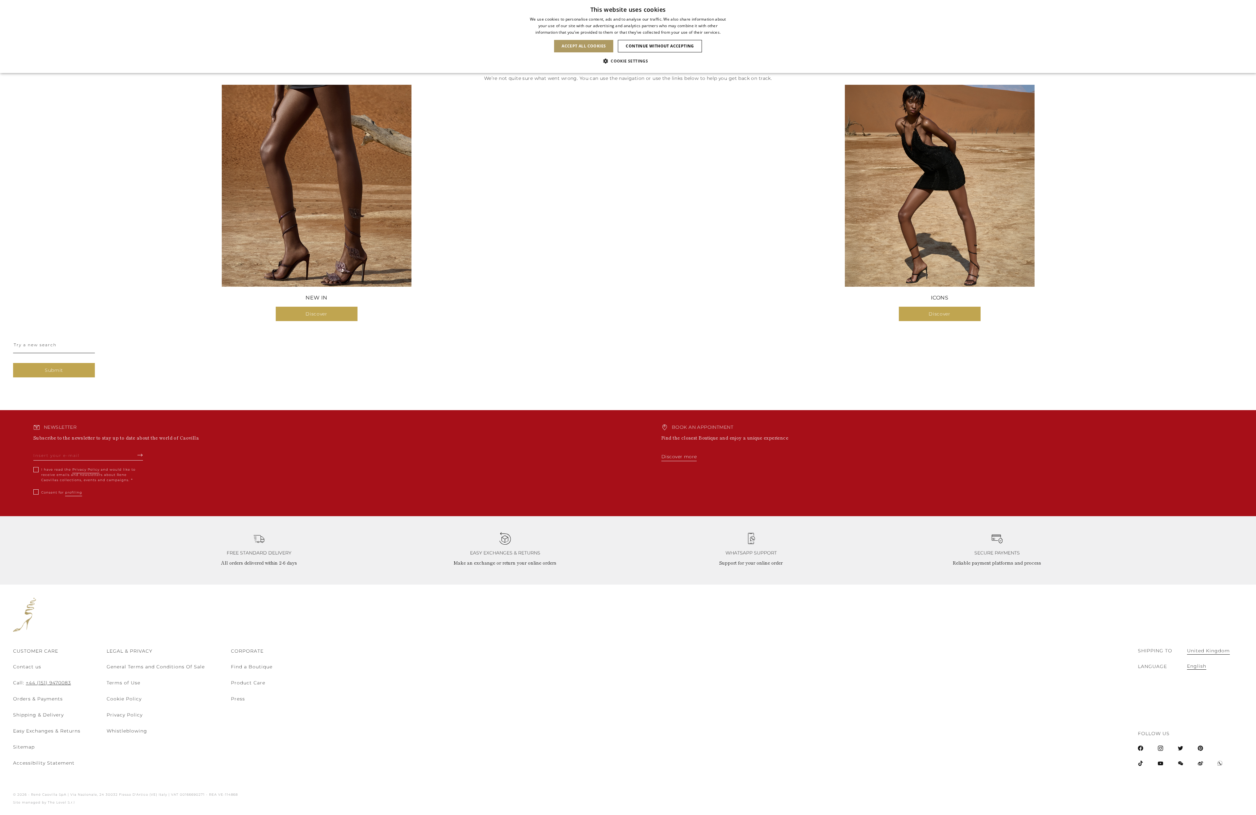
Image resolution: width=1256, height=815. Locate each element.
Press (238, 699)
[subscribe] (140, 455)
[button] (628, 61)
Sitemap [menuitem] (24, 747)
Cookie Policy (124, 699)
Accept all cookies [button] (584, 46)
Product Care (248, 683)
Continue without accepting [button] (660, 46)
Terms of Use (123, 683)
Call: (42, 683)
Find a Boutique (251, 667)
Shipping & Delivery (38, 715)
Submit (54, 370)
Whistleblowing (127, 731)
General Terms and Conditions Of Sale (156, 667)
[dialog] (628, 36)
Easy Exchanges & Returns (46, 731)
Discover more (679, 457)
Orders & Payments (38, 699)
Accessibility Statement (44, 763)
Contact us (27, 667)
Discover (316, 314)
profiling (73, 492)
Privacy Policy (85, 469)
